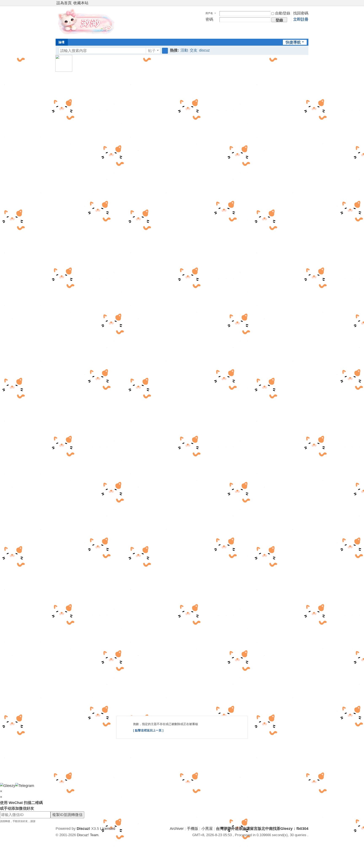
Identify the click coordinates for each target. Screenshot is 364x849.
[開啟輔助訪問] (302, 3)
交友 (193, 50)
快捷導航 (293, 42)
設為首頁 (64, 3)
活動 (184, 50)
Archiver (177, 828)
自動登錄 (282, 13)
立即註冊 (300, 19)
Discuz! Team (87, 835)
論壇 (61, 42)
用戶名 (209, 13)
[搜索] (165, 51)
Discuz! (83, 828)
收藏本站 (80, 3)
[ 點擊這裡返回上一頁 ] (148, 730)
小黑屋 (207, 828)
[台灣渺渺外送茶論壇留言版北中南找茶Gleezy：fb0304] (87, 22)
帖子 (152, 51)
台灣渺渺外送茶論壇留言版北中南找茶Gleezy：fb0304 (262, 828)
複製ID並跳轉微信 (67, 815)
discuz (204, 50)
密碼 (209, 19)
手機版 (192, 828)
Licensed (107, 828)
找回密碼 (300, 13)
